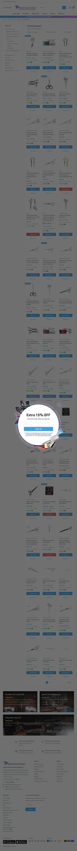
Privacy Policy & (41, 435)
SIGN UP (38, 429)
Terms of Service (48, 435)
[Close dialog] (59, 405)
